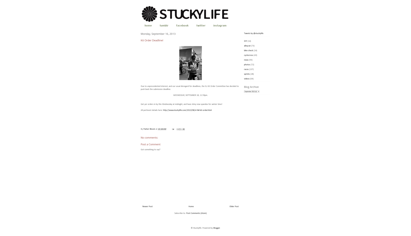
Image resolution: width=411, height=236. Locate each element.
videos (247, 79)
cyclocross (248, 55)
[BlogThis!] (180, 129)
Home (191, 207)
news (246, 60)
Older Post (234, 207)
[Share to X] (182, 129)
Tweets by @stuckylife (253, 33)
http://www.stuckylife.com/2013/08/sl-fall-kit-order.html (187, 110)
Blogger (216, 228)
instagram (219, 25)
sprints (247, 74)
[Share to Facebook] (184, 129)
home (148, 25)
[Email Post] (173, 129)
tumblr (164, 25)
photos (247, 65)
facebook (182, 25)
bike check (248, 51)
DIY (245, 41)
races (246, 69)
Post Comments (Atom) (196, 213)
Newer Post (147, 207)
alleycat (247, 46)
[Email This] (178, 129)
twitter (201, 25)
